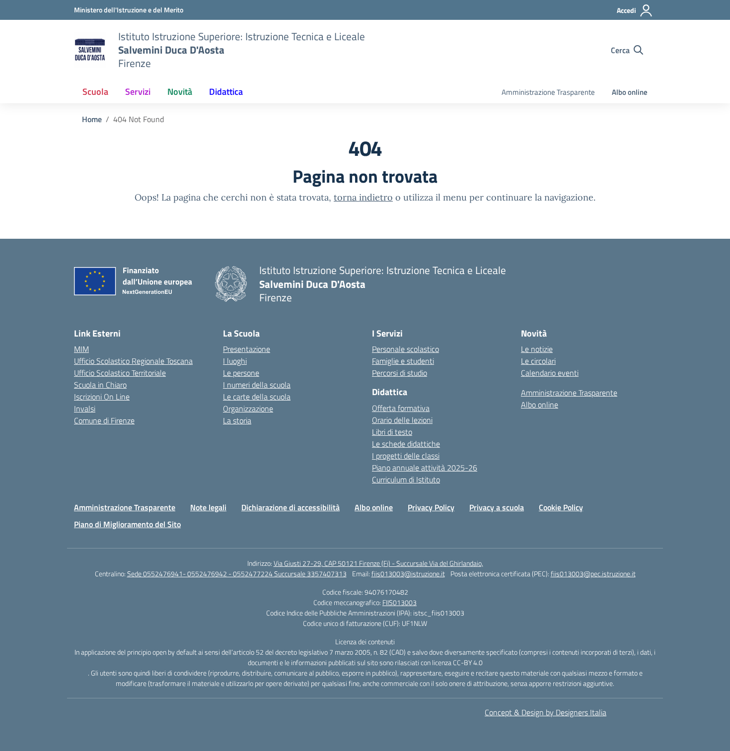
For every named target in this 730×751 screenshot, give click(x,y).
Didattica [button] (226, 91)
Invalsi (84, 408)
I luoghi (235, 361)
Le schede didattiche (406, 444)
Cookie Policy (561, 507)
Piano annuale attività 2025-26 (424, 468)
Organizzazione (248, 408)
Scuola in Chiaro (100, 385)
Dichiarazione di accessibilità (290, 507)
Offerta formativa (401, 408)
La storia (237, 420)
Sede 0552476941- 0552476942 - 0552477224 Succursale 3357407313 (237, 573)
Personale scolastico (405, 349)
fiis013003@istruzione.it (408, 573)
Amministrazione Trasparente (548, 92)
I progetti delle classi (405, 456)
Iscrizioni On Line (102, 397)
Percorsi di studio (399, 373)
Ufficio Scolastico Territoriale (120, 373)
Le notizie (537, 349)
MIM (81, 349)
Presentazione (246, 349)
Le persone (241, 373)
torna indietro (363, 197)
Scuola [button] (95, 91)
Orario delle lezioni (402, 420)
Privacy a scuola (496, 507)
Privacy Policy (431, 507)
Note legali (208, 507)
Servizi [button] (137, 91)
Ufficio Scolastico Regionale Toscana (133, 361)
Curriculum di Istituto (406, 479)
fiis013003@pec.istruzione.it (593, 573)
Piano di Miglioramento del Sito (127, 524)
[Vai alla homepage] (90, 50)
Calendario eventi (550, 373)
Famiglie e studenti (403, 361)
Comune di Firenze (104, 420)
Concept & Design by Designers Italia (545, 712)
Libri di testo (392, 432)
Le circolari (538, 361)
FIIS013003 (399, 602)
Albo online (630, 92)
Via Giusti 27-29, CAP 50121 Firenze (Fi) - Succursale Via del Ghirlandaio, (378, 563)
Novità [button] (179, 91)
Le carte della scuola (257, 397)
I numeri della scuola (257, 385)
